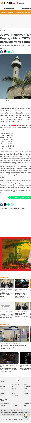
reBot (4, 48)
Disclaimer (2, 405)
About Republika (4, 403)
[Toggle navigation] (1, 3)
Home (1, 30)
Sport (25, 388)
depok (23, 208)
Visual (13, 393)
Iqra (5, 30)
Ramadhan (15, 395)
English (26, 393)
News (1, 388)
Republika (4, 12)
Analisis (14, 388)
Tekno (13, 391)
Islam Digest (27, 386)
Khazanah (2, 386)
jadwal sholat (16, 125)
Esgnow (2, 393)
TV (1, 395)
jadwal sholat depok (14, 208)
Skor (25, 384)
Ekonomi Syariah (16, 384)
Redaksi (14, 403)
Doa (8, 30)
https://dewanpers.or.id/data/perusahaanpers (13, 414)
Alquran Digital (9, 8)
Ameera (2, 384)
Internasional (3, 391)
